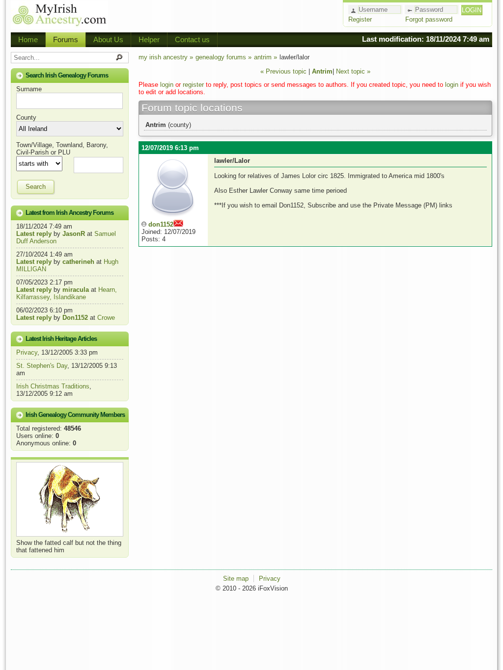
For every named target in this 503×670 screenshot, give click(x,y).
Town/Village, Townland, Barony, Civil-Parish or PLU (62, 148)
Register (360, 19)
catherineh (78, 261)
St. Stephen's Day (41, 365)
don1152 (160, 224)
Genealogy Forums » (224, 57)
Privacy (26, 352)
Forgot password (428, 19)
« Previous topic (283, 71)
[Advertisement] (225, 14)
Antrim (322, 71)
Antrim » (265, 57)
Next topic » (353, 71)
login (166, 84)
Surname (29, 89)
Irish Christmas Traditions (52, 386)
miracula (75, 289)
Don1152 (75, 317)
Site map (236, 578)
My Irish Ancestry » (166, 57)
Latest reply (34, 233)
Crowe (106, 317)
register (193, 84)
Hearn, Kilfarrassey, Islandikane (66, 293)
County (26, 117)
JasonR (73, 233)
